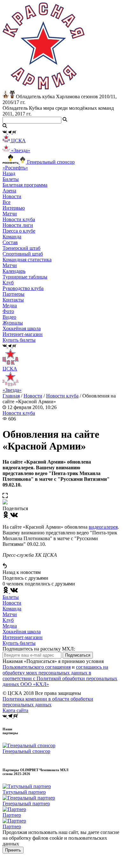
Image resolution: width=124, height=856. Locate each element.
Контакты (13, 299)
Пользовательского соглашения (37, 667)
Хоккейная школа (22, 631)
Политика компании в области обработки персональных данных (48, 701)
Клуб (8, 620)
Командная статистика (27, 259)
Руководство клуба (23, 288)
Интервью (14, 208)
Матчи (10, 213)
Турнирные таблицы (25, 276)
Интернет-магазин (23, 637)
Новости (33, 395)
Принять (13, 850)
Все (6, 202)
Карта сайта (15, 710)
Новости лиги (18, 225)
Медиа (10, 626)
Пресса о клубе (19, 231)
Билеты (11, 597)
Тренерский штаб (21, 248)
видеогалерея (103, 527)
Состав (10, 242)
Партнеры (13, 294)
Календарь (14, 271)
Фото (8, 311)
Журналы (13, 322)
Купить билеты (19, 643)
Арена (9, 190)
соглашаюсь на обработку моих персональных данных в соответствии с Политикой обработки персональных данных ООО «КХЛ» (60, 675)
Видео (9, 317)
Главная (11, 395)
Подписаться (77, 655)
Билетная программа (25, 185)
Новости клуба (19, 219)
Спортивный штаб (23, 254)
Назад (9, 173)
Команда (12, 608)
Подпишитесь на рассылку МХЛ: (39, 648)
